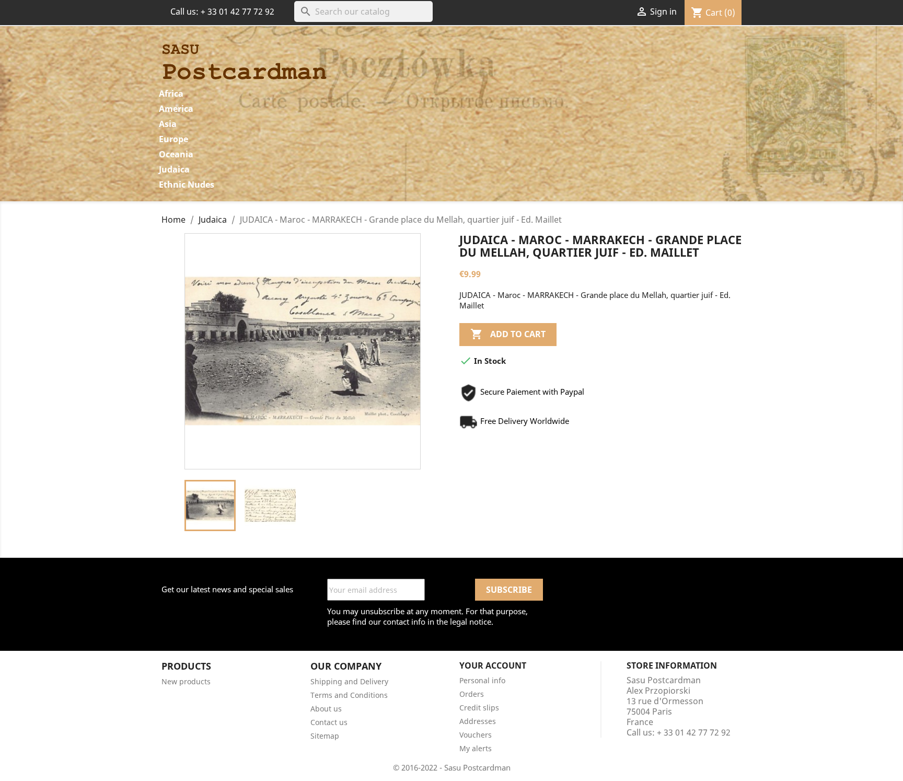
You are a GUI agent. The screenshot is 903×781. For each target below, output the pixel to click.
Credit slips (479, 708)
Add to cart (508, 334)
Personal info (482, 680)
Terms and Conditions (349, 695)
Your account (492, 665)
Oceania (176, 154)
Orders (471, 694)
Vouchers (475, 735)
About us (326, 709)
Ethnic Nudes (186, 184)
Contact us (329, 722)
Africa (171, 93)
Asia (168, 124)
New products (186, 681)
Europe (173, 139)
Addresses (477, 721)
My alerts (475, 748)
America (176, 108)
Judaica (174, 169)
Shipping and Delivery (349, 681)
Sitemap (324, 736)
